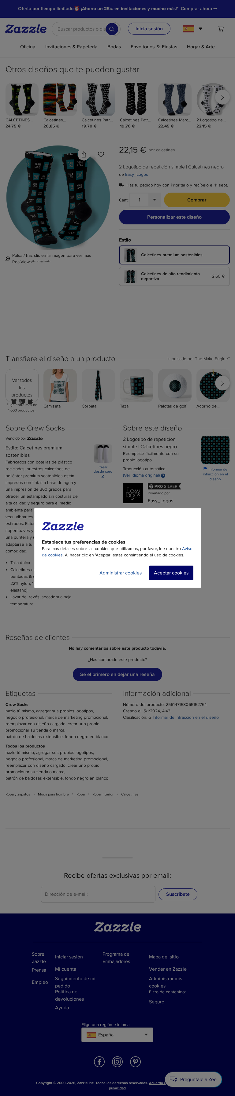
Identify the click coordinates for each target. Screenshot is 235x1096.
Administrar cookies (120, 573)
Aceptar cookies (171, 573)
